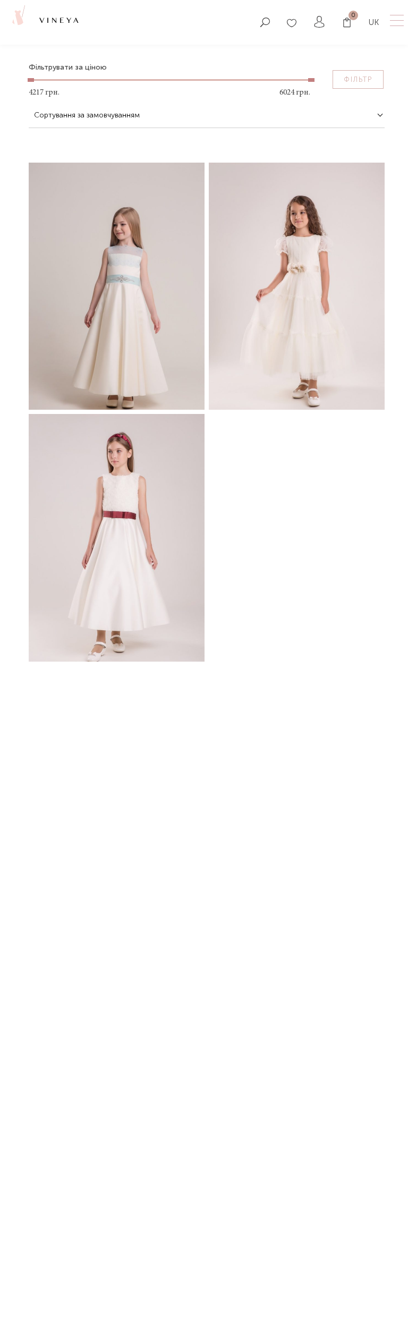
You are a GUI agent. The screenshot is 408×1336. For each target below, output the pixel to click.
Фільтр (358, 79)
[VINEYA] (18, 21)
